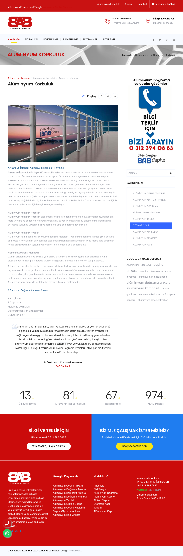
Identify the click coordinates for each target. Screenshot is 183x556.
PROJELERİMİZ (70, 39)
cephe (158, 265)
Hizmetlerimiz (142, 55)
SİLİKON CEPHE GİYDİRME (146, 212)
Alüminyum (133, 265)
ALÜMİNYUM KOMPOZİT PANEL (149, 200)
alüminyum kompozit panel (153, 276)
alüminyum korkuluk (149, 294)
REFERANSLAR (90, 39)
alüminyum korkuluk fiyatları (153, 300)
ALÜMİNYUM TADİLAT (144, 219)
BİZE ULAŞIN (109, 39)
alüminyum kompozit (143, 288)
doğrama (146, 265)
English (171, 4)
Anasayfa (14, 39)
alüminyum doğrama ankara (149, 283)
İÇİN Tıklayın (48, 446)
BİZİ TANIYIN (31, 39)
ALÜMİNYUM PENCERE (145, 238)
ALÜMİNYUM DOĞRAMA (145, 206)
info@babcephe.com (134, 446)
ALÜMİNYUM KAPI (142, 244)
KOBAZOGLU (75, 550)
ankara (132, 271)
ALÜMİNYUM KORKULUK (145, 232)
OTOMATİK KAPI (141, 225)
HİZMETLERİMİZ (50, 39)
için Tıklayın (148, 490)
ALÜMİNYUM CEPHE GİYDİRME (149, 193)
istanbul (144, 271)
